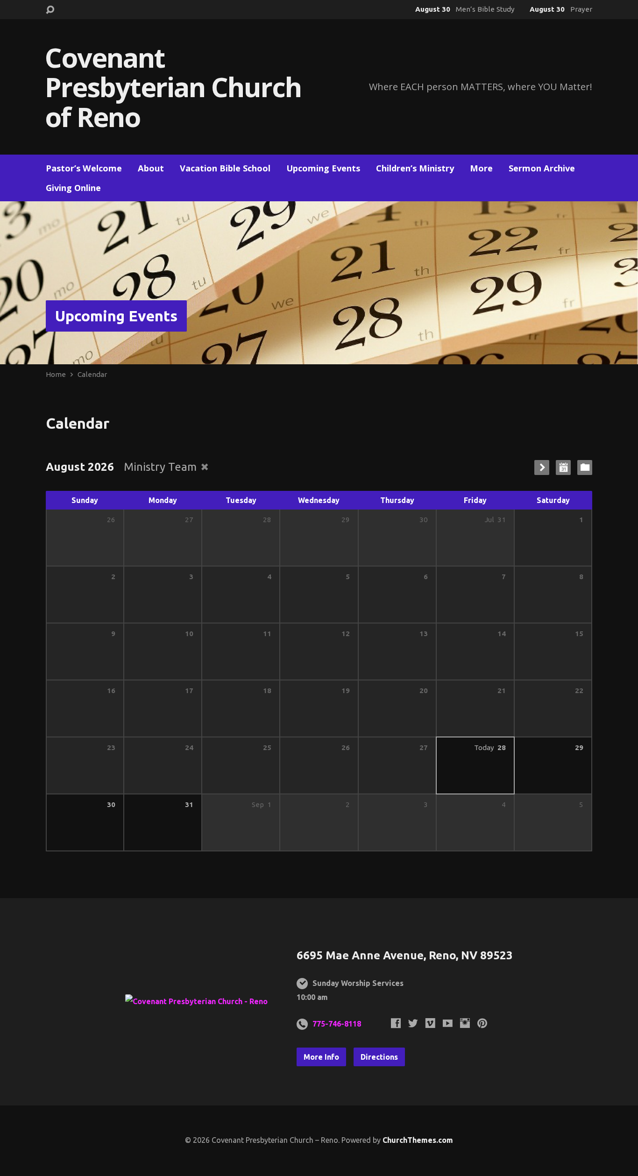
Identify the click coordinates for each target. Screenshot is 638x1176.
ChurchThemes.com (418, 1140)
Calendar (92, 374)
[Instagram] (465, 1023)
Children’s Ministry (415, 168)
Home (56, 374)
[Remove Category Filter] (204, 466)
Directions (379, 1057)
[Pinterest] (482, 1023)
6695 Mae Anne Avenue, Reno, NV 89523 (405, 955)
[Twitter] (413, 1023)
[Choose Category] (584, 467)
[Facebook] (396, 1023)
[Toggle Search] (50, 10)
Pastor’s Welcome (84, 168)
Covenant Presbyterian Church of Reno (173, 87)
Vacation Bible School (225, 168)
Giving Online (73, 188)
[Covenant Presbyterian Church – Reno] (196, 1001)
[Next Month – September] (541, 467)
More (481, 168)
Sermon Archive (542, 168)
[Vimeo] (430, 1023)
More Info (321, 1057)
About (151, 168)
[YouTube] (448, 1023)
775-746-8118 (336, 1024)
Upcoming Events (323, 168)
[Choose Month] (563, 467)
